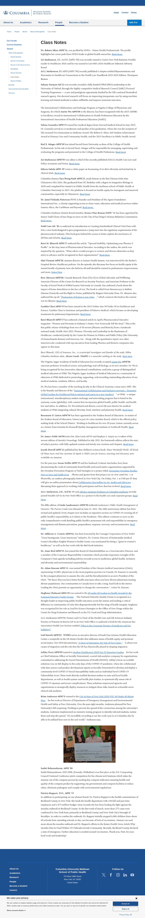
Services (12, 93)
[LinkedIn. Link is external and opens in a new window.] (125, 875)
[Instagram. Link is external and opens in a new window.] (118, 875)
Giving (134, 13)
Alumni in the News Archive (20, 65)
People (16, 32)
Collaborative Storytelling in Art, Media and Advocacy (105, 482)
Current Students (14, 45)
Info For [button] (133, 22)
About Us (14, 869)
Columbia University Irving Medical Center (72, 2)
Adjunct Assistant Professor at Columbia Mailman (103, 491)
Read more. (118, 54)
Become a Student (18, 886)
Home (9, 32)
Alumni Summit (16, 73)
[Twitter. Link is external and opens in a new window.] (104, 875)
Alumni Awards (16, 57)
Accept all (125, 904)
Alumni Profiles (16, 81)
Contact (125, 13)
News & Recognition (37, 32)
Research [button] (43, 22)
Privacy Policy (124, 915)
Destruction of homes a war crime (78, 297)
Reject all (125, 909)
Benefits (11, 85)
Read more (121, 152)
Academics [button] (26, 22)
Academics (15, 873)
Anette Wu (116, 361)
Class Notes (15, 77)
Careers (13, 890)
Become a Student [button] (78, 22)
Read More (86, 194)
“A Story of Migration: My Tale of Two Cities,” (101, 643)
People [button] (58, 22)
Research (14, 877)
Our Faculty (12, 41)
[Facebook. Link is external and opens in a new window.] (111, 875)
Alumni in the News (17, 61)
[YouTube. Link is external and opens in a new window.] (132, 875)
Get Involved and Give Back (19, 89)
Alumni (24, 32)
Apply (116, 13)
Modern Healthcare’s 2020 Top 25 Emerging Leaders (99, 652)
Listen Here (57, 272)
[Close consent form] (136, 898)
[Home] (27, 12)
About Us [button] (8, 22)
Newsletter (14, 69)
